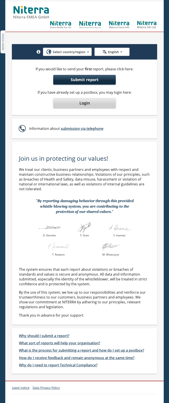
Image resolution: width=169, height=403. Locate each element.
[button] (38, 52)
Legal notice (20, 388)
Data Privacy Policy (46, 388)
